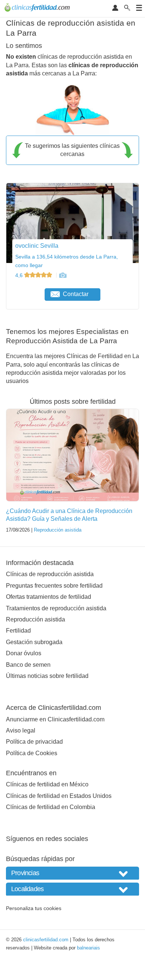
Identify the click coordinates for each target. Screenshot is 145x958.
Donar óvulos (23, 653)
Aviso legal (20, 730)
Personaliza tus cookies (33, 908)
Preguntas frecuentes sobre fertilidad (54, 585)
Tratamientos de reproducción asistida (56, 608)
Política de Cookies (31, 753)
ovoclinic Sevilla (36, 246)
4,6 (19, 275)
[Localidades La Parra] (72, 889)
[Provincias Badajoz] (72, 873)
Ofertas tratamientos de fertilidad (48, 597)
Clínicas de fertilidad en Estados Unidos (59, 796)
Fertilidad (18, 630)
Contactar (75, 294)
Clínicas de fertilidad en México (47, 784)
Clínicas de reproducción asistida (50, 574)
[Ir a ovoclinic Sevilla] (62, 275)
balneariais (88, 948)
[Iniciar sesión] (115, 8)
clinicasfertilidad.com (45, 939)
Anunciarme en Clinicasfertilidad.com (55, 719)
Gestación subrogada (34, 642)
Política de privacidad (34, 741)
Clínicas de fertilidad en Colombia (50, 807)
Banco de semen (28, 665)
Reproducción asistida (57, 530)
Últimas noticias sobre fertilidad (47, 676)
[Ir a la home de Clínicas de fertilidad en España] (38, 8)
